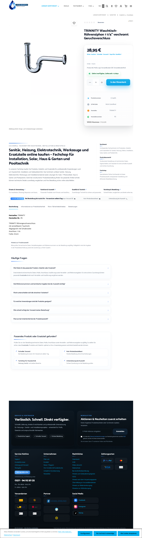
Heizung (20, 363)
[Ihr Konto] (121, 6)
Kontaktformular (20, 462)
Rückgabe (18, 468)
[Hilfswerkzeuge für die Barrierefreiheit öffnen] (112, 6)
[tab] (13, 207)
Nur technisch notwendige (105, 533)
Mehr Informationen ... (65, 532)
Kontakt (46, 462)
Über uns (46, 459)
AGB (124, 436)
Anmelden (120, 431)
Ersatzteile (23, 275)
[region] (44, 60)
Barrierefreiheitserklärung (80, 471)
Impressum (75, 459)
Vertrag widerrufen (22, 472)
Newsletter (47, 474)
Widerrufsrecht (77, 465)
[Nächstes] (103, 6)
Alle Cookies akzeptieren (128, 533)
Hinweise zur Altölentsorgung (81, 488)
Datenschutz (76, 468)
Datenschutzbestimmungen (97, 436)
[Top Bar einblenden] (131, 6)
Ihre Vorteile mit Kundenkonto (53, 468)
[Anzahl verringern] (90, 82)
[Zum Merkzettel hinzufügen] (74, 23)
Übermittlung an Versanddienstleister (84, 482)
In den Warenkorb (118, 82)
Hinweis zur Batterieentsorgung (82, 485)
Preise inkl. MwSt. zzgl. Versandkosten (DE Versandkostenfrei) (106, 68)
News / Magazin (49, 465)
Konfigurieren (85, 533)
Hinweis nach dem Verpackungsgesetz (84, 479)
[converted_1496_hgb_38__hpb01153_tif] (44, 60)
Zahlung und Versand (21, 465)
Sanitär (26, 363)
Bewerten (101, 22)
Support (17, 459)
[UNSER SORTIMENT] (50, 6)
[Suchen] (107, 6)
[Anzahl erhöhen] (102, 82)
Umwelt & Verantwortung (52, 471)
